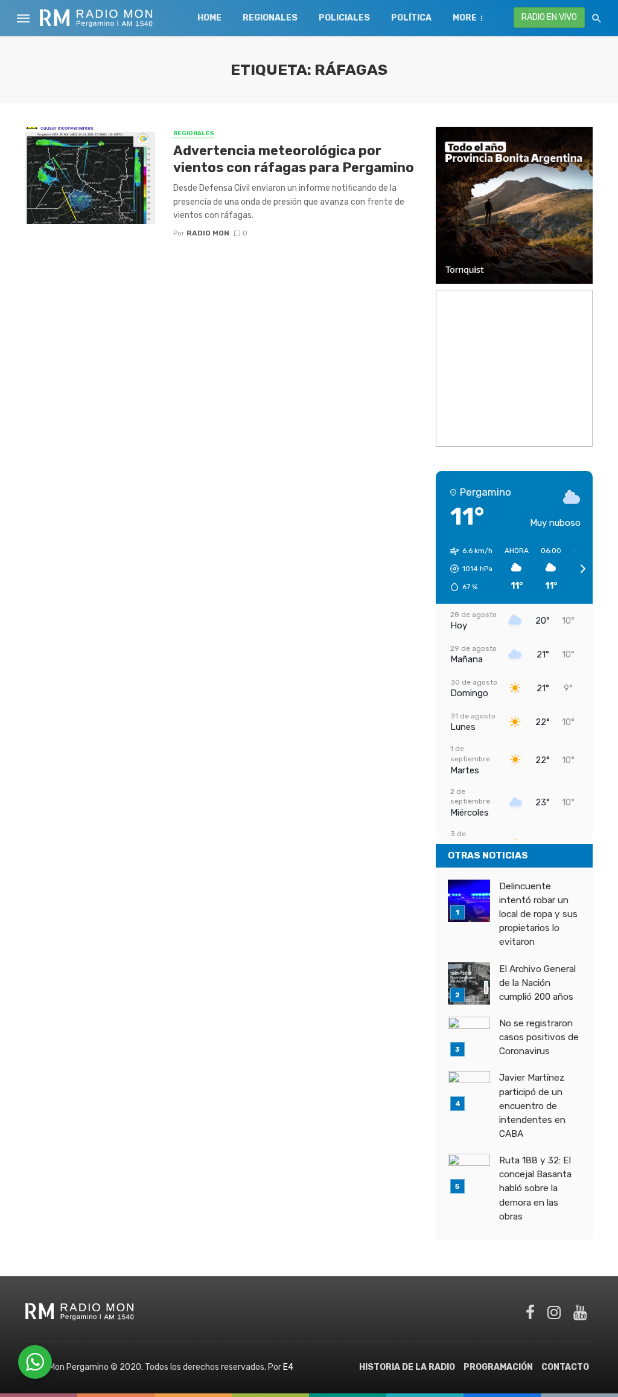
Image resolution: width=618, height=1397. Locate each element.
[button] (467, 569)
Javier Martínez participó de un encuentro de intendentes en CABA (532, 1105)
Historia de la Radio (407, 1367)
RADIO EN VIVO (549, 17)
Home (209, 18)
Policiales (344, 18)
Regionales (270, 18)
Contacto (565, 1367)
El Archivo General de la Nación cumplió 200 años (537, 983)
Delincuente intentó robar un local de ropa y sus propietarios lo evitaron (538, 914)
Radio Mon (207, 233)
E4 (288, 1367)
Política (411, 18)
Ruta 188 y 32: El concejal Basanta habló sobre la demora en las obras (535, 1188)
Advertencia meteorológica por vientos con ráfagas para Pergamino (293, 159)
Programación (498, 1367)
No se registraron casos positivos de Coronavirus (539, 1037)
